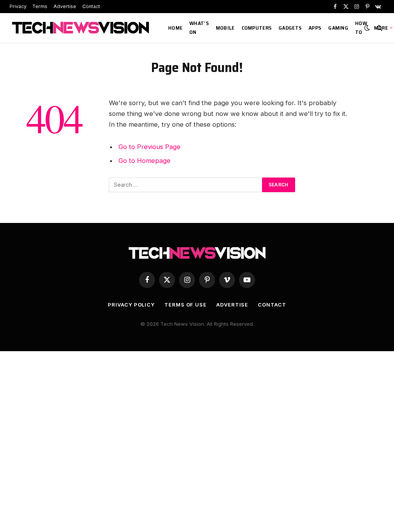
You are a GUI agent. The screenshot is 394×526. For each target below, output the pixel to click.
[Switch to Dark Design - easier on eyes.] (367, 28)
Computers (257, 27)
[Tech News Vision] (81, 28)
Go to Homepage (144, 160)
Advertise (64, 6)
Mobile (225, 27)
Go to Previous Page (149, 147)
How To (361, 27)
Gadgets (290, 27)
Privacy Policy (131, 305)
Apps (315, 27)
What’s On (199, 27)
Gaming (338, 27)
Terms (39, 6)
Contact (91, 6)
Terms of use (185, 305)
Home (175, 27)
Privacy (18, 6)
